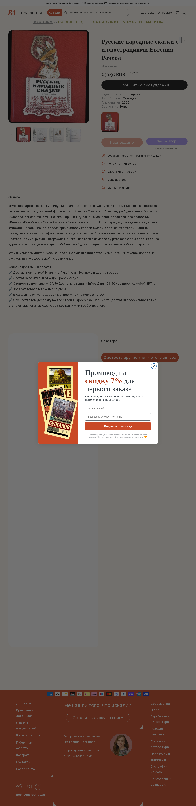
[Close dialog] (153, 366)
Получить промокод (118, 426)
